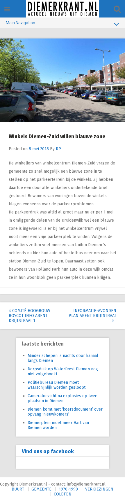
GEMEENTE (41, 489)
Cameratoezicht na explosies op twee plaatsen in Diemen (62, 398)
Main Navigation (20, 22)
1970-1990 (68, 489)
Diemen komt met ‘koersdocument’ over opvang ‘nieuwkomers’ (65, 412)
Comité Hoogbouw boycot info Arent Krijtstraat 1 (29, 315)
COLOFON (63, 494)
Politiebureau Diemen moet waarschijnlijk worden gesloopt (56, 385)
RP (58, 148)
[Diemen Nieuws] (62, 8)
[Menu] (7, 9)
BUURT (18, 489)
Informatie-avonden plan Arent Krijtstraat (92, 313)
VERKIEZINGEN (99, 489)
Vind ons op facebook (48, 451)
